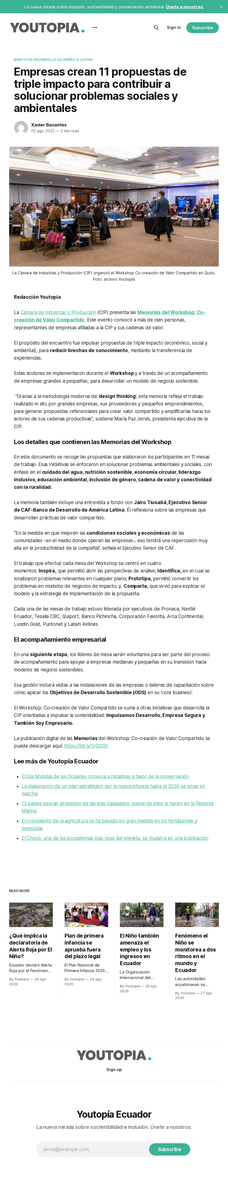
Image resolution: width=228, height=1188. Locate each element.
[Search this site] (156, 27)
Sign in (174, 27)
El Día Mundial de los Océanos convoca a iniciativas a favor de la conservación (105, 776)
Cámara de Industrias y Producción (58, 312)
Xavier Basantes (49, 125)
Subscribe (202, 27)
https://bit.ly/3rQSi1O (86, 746)
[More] (94, 27)
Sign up (114, 1069)
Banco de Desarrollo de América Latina (53, 59)
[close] (221, 6)
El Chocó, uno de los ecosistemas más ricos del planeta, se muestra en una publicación (115, 838)
